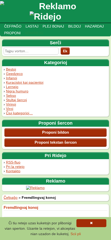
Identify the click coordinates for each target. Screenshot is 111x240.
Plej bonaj (53, 26)
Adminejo (34, 33)
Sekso (11, 95)
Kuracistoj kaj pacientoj (24, 82)
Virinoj (11, 104)
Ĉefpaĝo (12, 26)
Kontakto (13, 171)
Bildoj (74, 26)
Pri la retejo (15, 167)
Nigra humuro (17, 91)
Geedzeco (14, 74)
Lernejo (12, 87)
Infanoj (11, 78)
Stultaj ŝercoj (16, 100)
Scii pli (75, 234)
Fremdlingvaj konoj (21, 207)
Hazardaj (94, 26)
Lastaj (32, 26)
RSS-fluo (13, 162)
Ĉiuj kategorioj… (19, 113)
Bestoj (11, 69)
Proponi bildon (55, 132)
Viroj (9, 109)
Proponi (12, 33)
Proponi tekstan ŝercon (56, 142)
